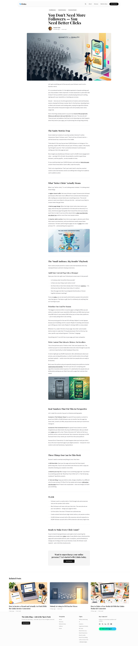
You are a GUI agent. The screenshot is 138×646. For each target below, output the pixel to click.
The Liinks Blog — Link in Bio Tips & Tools (36, 617)
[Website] (99, 624)
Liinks (79, 224)
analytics (83, 286)
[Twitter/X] (102, 624)
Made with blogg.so (107, 629)
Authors (61, 626)
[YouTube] (111, 624)
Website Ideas (104, 4)
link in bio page (85, 162)
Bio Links (81, 628)
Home (60, 628)
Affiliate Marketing (83, 619)
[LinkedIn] (105, 624)
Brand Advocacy (83, 631)
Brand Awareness (83, 633)
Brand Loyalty (82, 635)
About (90, 4)
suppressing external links (55, 367)
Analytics (81, 624)
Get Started (114, 4)
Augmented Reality (83, 626)
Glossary (96, 4)
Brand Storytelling (83, 637)
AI (79, 622)
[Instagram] (108, 624)
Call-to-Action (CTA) (83, 640)
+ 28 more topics (83, 642)
